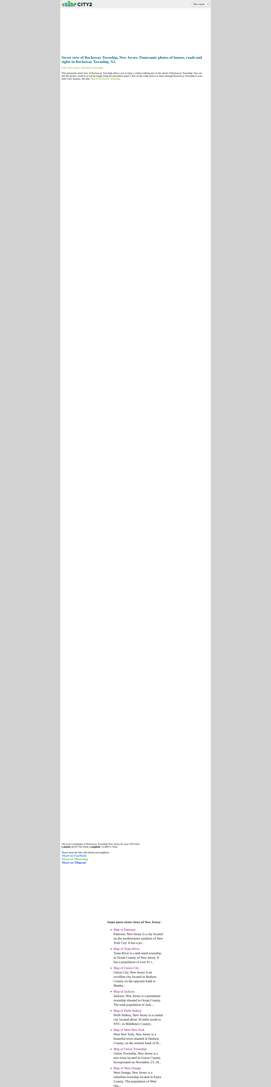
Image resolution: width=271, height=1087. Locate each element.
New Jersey (74, 67)
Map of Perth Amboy (128, 1011)
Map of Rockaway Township (105, 78)
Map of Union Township (130, 1049)
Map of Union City (126, 968)
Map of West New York (129, 1030)
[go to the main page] (77, 7)
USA (63, 67)
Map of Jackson (124, 991)
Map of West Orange (127, 1068)
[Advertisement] (135, 31)
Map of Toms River (127, 949)
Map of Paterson (125, 930)
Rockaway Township (92, 67)
